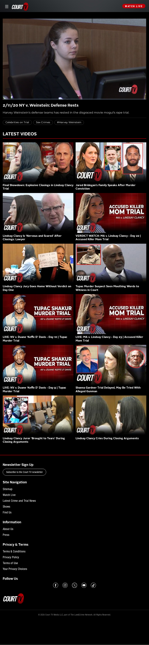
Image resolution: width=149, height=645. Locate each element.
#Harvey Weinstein (69, 122)
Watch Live (134, 6)
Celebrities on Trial (17, 122)
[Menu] (6, 6)
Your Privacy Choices (15, 569)
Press (6, 535)
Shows (6, 506)
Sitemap (7, 489)
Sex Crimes (43, 122)
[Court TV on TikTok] (93, 585)
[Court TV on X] (74, 585)
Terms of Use (10, 563)
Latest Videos (20, 134)
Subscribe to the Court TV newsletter (24, 472)
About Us (8, 529)
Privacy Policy (11, 557)
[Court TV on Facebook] (55, 585)
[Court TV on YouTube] (83, 585)
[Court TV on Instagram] (65, 585)
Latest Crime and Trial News (19, 500)
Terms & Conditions (14, 551)
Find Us (7, 512)
